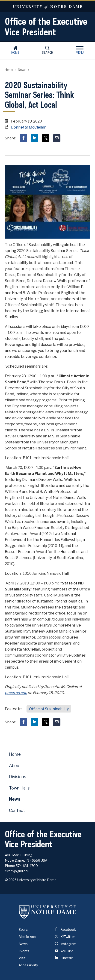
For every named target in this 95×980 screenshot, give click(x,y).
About (15, 765)
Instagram (68, 944)
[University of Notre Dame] (47, 912)
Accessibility (28, 965)
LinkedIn (67, 958)
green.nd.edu (16, 693)
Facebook (68, 929)
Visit (22, 958)
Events (24, 951)
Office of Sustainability (49, 709)
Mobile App (27, 937)
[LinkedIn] (34, 138)
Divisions (17, 776)
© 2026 (11, 880)
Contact (17, 810)
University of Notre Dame (47, 6)
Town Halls (19, 788)
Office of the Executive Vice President (46, 26)
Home (15, 52)
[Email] (56, 138)
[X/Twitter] (45, 138)
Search (47, 52)
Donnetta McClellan (28, 127)
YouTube (67, 951)
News (22, 69)
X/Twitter (67, 937)
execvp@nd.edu (17, 871)
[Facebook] (23, 138)
